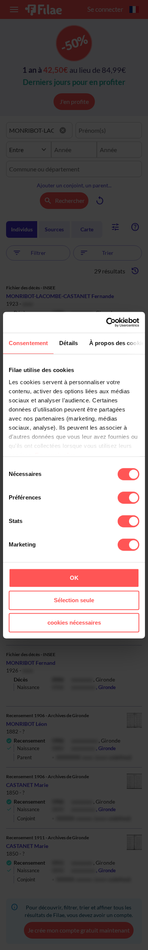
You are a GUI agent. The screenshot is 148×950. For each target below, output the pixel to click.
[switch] (128, 497)
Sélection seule (74, 600)
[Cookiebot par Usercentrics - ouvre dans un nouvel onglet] (106, 322)
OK (74, 578)
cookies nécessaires (74, 622)
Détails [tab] (68, 343)
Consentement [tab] (28, 343)
